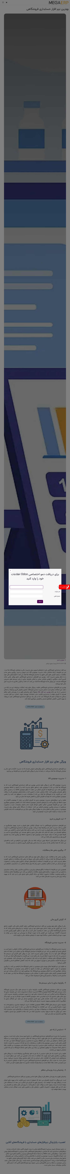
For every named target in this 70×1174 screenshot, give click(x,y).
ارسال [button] (40, 601)
